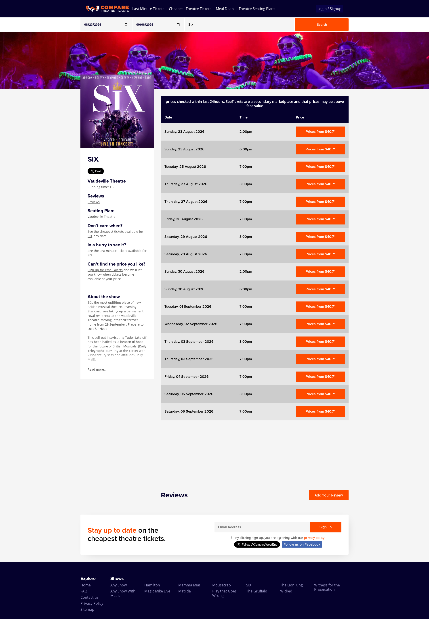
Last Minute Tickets (148, 9)
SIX (248, 585)
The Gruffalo (256, 591)
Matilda (184, 591)
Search (322, 24)
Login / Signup (329, 8)
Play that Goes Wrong (224, 593)
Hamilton (152, 585)
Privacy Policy (91, 603)
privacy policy (314, 538)
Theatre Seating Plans (257, 9)
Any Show (118, 585)
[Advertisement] (18, 156)
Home (85, 585)
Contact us (89, 597)
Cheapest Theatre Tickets (190, 9)
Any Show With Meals (122, 593)
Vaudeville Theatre (102, 216)
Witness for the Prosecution (327, 587)
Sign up (326, 527)
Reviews (94, 202)
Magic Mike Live (157, 591)
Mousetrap (221, 585)
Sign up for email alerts (105, 270)
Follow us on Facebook (302, 544)
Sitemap (87, 609)
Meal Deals (225, 9)
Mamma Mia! (189, 585)
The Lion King (291, 585)
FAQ (83, 591)
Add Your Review (329, 495)
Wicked (286, 591)
